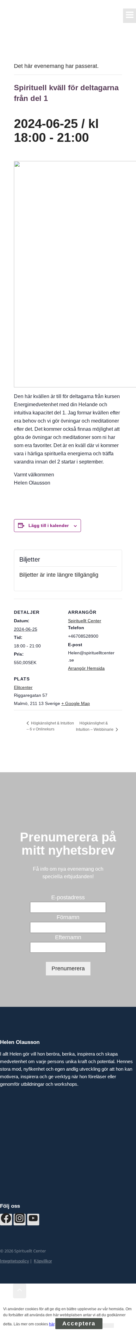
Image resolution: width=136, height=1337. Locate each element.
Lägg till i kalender (48, 525)
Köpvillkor (43, 1261)
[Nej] (108, 1325)
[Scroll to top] (6, 1291)
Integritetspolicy (14, 1261)
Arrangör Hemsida (86, 668)
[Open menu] (129, 15)
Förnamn (68, 917)
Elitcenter (23, 687)
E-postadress (68, 897)
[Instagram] (20, 1220)
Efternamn (68, 937)
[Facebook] (6, 1220)
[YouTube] (33, 1220)
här (51, 1324)
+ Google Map (75, 703)
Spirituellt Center (84, 620)
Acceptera (79, 1323)
